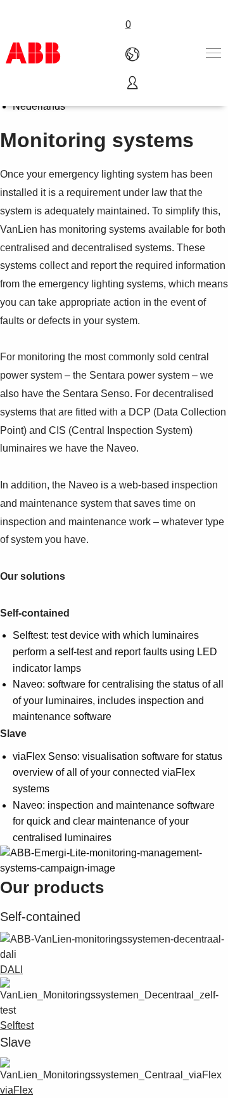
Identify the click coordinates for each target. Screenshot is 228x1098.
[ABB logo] (33, 52)
